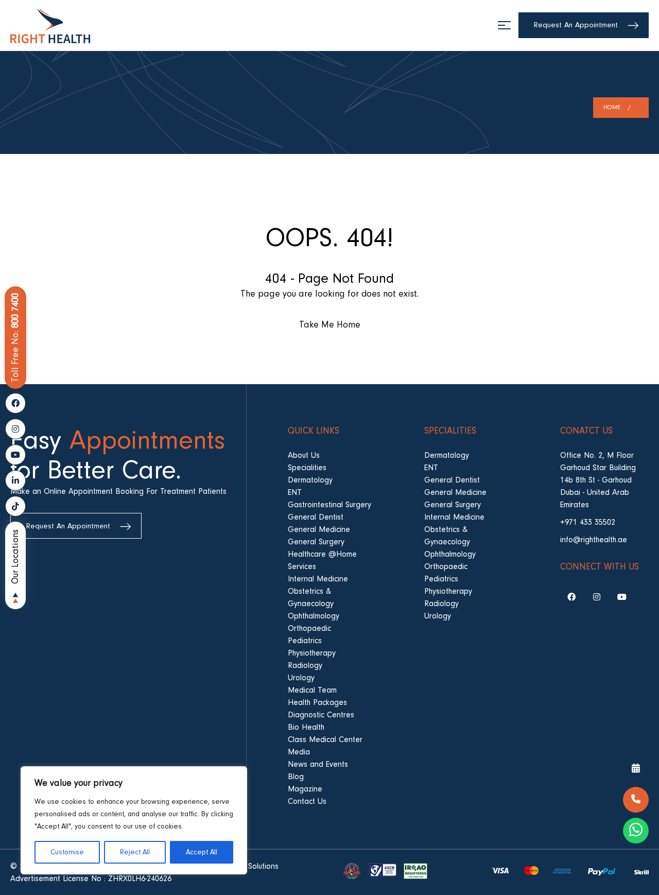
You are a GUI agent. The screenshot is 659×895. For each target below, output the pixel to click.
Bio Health (306, 727)
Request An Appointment (576, 25)
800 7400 (15, 337)
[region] (134, 820)
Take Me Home (329, 324)
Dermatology (310, 480)
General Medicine (319, 529)
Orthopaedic (309, 628)
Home (611, 107)
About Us (304, 455)
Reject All (135, 852)
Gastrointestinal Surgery (329, 504)
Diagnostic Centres (321, 714)
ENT (295, 492)
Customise (67, 852)
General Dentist (315, 517)
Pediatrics (305, 640)
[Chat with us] (636, 831)
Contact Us (307, 801)
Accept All (201, 852)
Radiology (305, 665)
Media (299, 751)
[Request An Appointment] (636, 769)
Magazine (305, 789)
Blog (296, 776)
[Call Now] (636, 800)
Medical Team (312, 690)
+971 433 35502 (587, 522)
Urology (301, 677)
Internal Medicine (318, 578)
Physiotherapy (312, 653)
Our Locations (15, 556)
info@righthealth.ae (593, 539)
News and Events (318, 764)
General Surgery (316, 541)
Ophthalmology (313, 616)
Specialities (307, 467)
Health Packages (317, 702)
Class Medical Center (325, 739)
